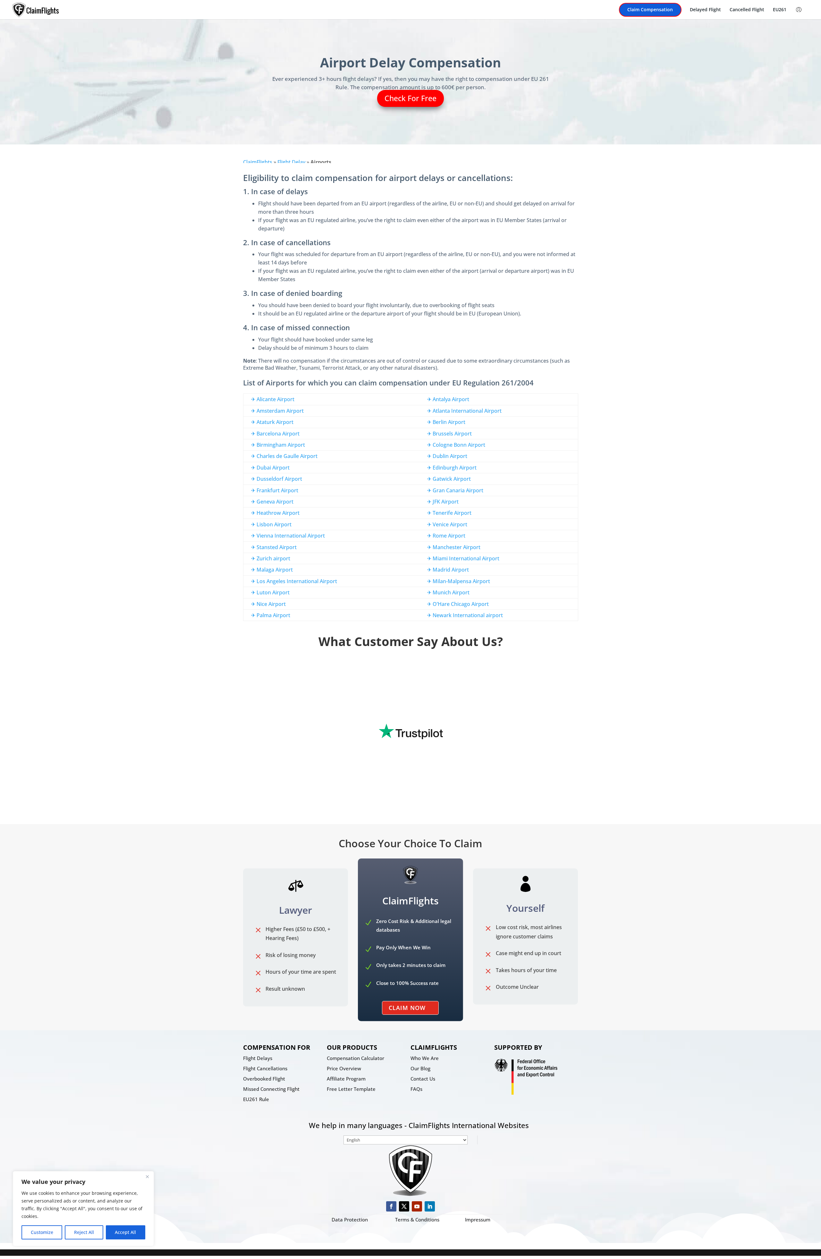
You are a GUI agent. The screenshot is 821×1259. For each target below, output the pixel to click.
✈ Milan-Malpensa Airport (458, 581)
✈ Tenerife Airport (449, 512)
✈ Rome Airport (446, 535)
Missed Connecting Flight (271, 1089)
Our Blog (420, 1068)
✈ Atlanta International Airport (464, 410)
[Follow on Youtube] (417, 1206)
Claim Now (407, 1008)
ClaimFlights (257, 162)
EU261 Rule (256, 1099)
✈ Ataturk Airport (272, 422)
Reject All (84, 1232)
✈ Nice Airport (268, 604)
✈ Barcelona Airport (275, 433)
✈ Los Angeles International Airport (294, 581)
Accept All (125, 1232)
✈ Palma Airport (270, 615)
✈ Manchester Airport (453, 547)
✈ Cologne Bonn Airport (456, 444)
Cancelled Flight (747, 10)
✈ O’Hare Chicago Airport (458, 604)
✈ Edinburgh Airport (452, 467)
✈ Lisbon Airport (271, 524)
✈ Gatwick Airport (449, 478)
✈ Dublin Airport (447, 456)
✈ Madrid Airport (448, 569)
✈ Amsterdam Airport (277, 410)
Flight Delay (291, 162)
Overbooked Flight (264, 1078)
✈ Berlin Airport (446, 422)
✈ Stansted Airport (274, 547)
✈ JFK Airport (443, 501)
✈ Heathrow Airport (275, 512)
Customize (42, 1232)
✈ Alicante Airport (272, 399)
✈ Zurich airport (270, 558)
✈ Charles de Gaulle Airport (284, 456)
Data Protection (350, 1219)
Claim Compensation (650, 10)
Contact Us (422, 1078)
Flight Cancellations (265, 1068)
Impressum (477, 1219)
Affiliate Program (346, 1078)
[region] (83, 1208)
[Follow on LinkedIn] (430, 1206)
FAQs (416, 1089)
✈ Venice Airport (447, 524)
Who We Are (424, 1058)
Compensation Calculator (355, 1058)
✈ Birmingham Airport (278, 444)
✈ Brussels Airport (449, 433)
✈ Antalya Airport (448, 399)
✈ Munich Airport (448, 592)
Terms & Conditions (417, 1219)
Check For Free (410, 98)
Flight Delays (257, 1058)
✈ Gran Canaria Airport (455, 490)
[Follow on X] (404, 1206)
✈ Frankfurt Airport (274, 490)
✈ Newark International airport (465, 615)
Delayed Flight (705, 10)
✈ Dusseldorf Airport (276, 478)
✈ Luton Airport (270, 592)
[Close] (147, 1176)
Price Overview (344, 1068)
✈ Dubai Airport (270, 467)
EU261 (779, 10)
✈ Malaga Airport (272, 569)
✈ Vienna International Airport (288, 535)
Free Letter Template (351, 1089)
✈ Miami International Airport (463, 558)
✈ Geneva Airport (272, 501)
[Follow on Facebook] (391, 1206)
